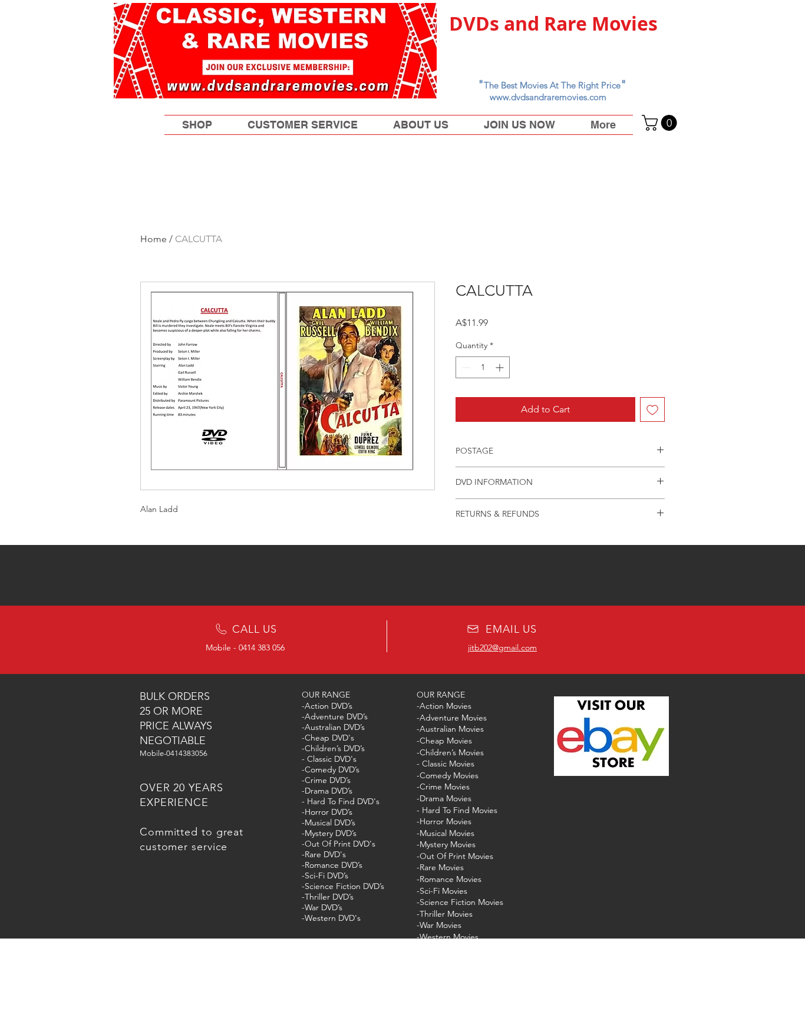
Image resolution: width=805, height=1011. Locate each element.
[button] (661, 123)
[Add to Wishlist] (652, 409)
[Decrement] (464, 367)
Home (153, 239)
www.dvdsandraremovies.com (548, 97)
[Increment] (500, 367)
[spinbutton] (482, 367)
